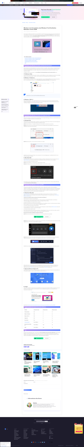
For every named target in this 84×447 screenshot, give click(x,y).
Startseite (23, 22)
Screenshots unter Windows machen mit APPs (30, 60)
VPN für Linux (25, 436)
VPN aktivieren (42, 432)
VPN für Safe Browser (26, 437)
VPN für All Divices (26, 438)
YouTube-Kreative (51, 433)
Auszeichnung (50, 432)
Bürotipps (33, 432)
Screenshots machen (32, 22)
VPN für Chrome (25, 434)
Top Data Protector (16, 435)
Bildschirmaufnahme (34, 434)
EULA (77, 445)
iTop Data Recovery (16, 434)
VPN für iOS (25, 432)
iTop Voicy (15, 432)
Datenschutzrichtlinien (69, 445)
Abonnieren (46, 421)
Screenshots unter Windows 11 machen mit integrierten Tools (32, 59)
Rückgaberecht (60, 445)
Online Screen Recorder (16, 438)
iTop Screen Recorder (27, 322)
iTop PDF (15, 436)
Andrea (25, 31)
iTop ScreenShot (16, 433)
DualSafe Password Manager (17, 437)
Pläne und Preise (16, 439)
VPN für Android (25, 433)
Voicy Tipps (33, 433)
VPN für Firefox (25, 435)
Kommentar (26, 383)
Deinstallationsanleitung (43, 433)
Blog (27, 22)
